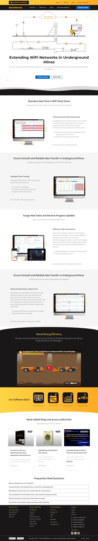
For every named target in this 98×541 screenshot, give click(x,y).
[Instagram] (75, 533)
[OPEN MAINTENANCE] (46, 7)
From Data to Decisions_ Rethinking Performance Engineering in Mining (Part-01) (20, 452)
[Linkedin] (72, 533)
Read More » (14, 466)
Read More (69, 462)
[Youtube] (79, 533)
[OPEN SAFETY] (53, 7)
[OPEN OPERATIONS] (36, 7)
